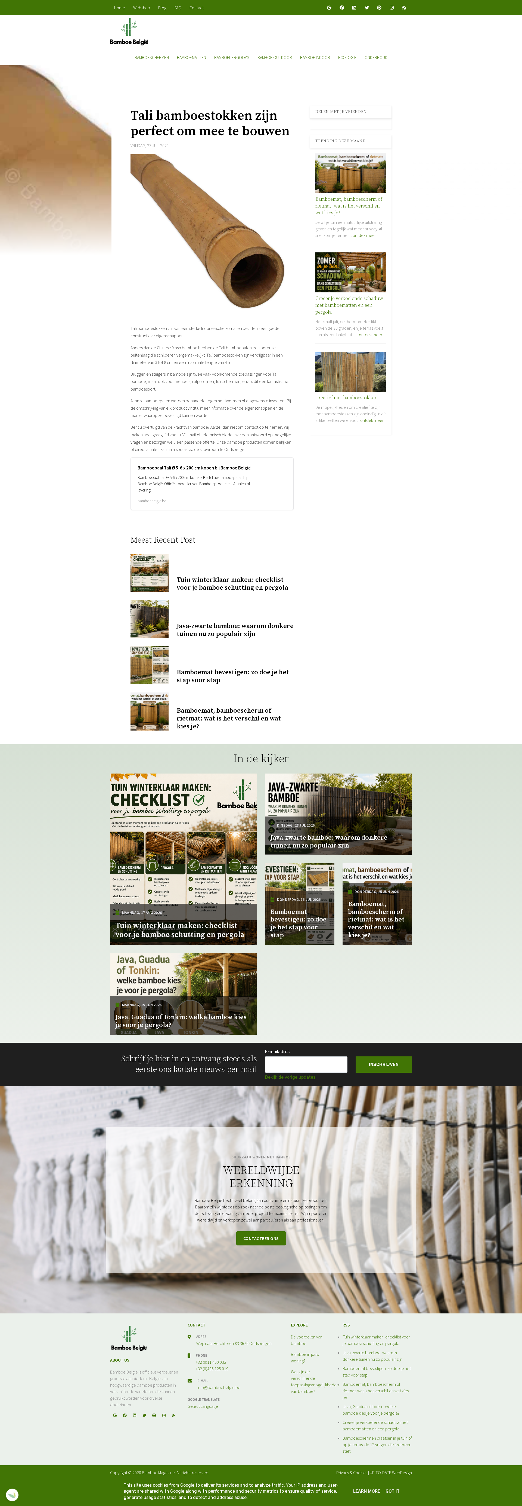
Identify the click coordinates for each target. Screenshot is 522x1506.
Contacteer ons (261, 1238)
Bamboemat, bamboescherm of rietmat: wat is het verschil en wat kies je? (348, 206)
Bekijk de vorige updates (290, 1077)
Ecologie (347, 57)
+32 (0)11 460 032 (211, 1362)
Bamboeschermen (152, 57)
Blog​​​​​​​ (162, 7)
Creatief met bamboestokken (346, 397)
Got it (393, 1491)
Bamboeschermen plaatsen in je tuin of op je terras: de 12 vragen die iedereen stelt (377, 1444)
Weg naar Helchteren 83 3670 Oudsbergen (234, 1343)
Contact (196, 7)
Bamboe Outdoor (274, 57)
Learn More (366, 1491)
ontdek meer (364, 235)
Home (119, 7)
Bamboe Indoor (315, 57)
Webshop (141, 7)
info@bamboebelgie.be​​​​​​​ (218, 1387)
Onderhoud (376, 57)
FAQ (178, 7)
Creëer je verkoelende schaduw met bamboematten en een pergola (349, 305)
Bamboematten (191, 57)
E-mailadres (277, 1051)
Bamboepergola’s (231, 57)
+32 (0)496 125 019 (212, 1368)
